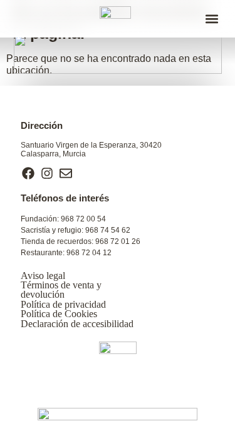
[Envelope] (65, 173)
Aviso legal (43, 275)
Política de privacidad (63, 304)
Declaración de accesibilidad (77, 323)
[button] (211, 19)
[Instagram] (47, 173)
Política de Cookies (59, 313)
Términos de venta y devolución (61, 290)
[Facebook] (28, 173)
